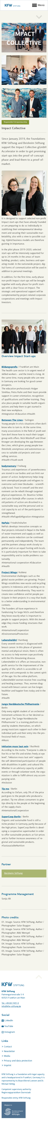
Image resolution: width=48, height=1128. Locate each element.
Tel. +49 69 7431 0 (10, 1003)
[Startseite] (12, 5)
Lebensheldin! (9, 640)
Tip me (5, 788)
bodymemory (9, 465)
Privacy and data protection (17, 1061)
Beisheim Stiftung (13, 873)
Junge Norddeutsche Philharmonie (20, 704)
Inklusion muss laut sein (15, 746)
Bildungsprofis (9, 366)
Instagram (9, 1032)
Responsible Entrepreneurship (15, 122)
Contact (7, 1047)
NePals (5, 522)
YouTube (8, 1026)
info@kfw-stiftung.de (11, 1006)
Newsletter (9, 1051)
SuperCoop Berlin (11, 816)
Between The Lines (12, 420)
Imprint (7, 1065)
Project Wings (9, 572)
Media (6, 1056)
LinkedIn (8, 1020)
